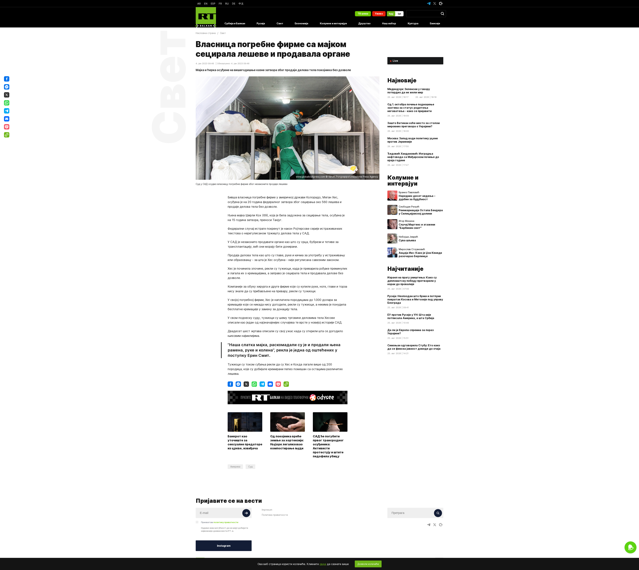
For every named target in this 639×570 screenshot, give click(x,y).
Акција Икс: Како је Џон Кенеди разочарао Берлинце (420, 254)
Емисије (435, 23)
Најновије (402, 80)
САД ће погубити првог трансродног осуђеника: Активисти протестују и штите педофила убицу (328, 446)
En (205, 3)
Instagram (223, 545)
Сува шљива (407, 240)
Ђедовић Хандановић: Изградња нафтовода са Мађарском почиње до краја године (413, 157)
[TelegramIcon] (428, 3)
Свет (280, 23)
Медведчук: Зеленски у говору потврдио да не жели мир (408, 90)
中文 (241, 3)
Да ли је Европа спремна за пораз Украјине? (410, 331)
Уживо (379, 13)
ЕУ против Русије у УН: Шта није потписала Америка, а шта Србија (410, 316)
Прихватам (219, 522)
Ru (227, 3)
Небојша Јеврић (408, 237)
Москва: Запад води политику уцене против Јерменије (412, 140)
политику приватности (226, 522)
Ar (199, 3)
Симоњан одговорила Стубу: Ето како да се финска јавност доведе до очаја (413, 347)
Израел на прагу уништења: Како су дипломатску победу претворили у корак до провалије (412, 281)
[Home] (206, 17)
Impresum (267, 509)
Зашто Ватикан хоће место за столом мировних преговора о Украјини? (413, 124)
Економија (301, 23)
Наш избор (389, 23)
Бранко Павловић (409, 192)
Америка (235, 466)
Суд (250, 466)
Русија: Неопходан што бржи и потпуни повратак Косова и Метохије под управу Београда (415, 299)
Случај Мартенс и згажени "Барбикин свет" (417, 226)
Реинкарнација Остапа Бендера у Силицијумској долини (421, 212)
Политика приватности (275, 514)
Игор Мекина (406, 221)
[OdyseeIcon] (440, 3)
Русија (261, 23)
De (233, 3)
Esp (213, 3)
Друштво (364, 23)
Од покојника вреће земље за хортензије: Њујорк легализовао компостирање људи (287, 442)
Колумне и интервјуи (333, 23)
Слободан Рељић (409, 207)
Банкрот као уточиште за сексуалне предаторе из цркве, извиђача (245, 442)
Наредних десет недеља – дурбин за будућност (417, 197)
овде (323, 564)
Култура (413, 23)
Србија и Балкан (234, 23)
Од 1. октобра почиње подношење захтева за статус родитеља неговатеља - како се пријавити (410, 108)
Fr (220, 3)
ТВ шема (363, 13)
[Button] (246, 513)
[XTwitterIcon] (434, 3)
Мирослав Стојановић (412, 249)
